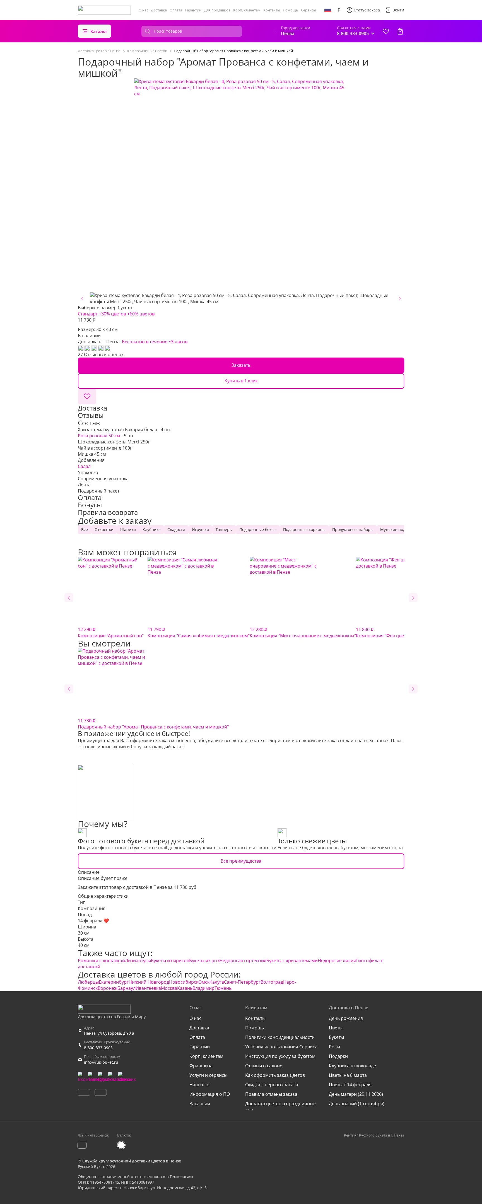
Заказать (241, 365)
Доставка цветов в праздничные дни (280, 1107)
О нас (143, 10)
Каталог (98, 31)
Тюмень (223, 988)
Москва (169, 988)
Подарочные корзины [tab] (304, 529)
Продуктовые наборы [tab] (352, 529)
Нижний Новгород (149, 982)
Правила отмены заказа (271, 1094)
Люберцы (88, 982)
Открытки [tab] (104, 529)
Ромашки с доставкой (101, 960)
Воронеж (107, 988)
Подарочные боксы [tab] (257, 529)
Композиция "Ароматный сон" (111, 632)
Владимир (203, 988)
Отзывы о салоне (263, 1066)
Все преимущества (241, 861)
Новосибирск (183, 982)
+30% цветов (112, 314)
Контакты (271, 10)
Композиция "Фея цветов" (384, 632)
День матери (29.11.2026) (356, 1094)
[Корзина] (400, 31)
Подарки (338, 1056)
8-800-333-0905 (98, 1047)
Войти (398, 10)
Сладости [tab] (176, 529)
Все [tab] (84, 529)
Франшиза (201, 1066)
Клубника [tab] (152, 529)
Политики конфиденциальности (280, 1037)
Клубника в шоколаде (352, 1066)
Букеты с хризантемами (292, 960)
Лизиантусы (138, 960)
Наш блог (199, 1085)
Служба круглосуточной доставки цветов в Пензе (131, 1161)
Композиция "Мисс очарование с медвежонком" (303, 632)
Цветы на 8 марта (348, 1075)
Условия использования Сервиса (281, 1047)
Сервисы (308, 10)
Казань (184, 988)
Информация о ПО (209, 1094)
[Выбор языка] (327, 10)
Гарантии (193, 10)
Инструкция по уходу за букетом (280, 1056)
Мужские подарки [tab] (397, 529)
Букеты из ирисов (170, 960)
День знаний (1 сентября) (356, 1104)
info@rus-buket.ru (101, 1062)
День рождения (346, 1018)
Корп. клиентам (247, 10)
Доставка (159, 10)
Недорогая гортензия (242, 960)
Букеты (336, 1037)
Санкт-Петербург (242, 982)
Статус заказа (367, 10)
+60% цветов (141, 314)
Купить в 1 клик (241, 381)
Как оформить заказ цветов (275, 1075)
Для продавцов (217, 10)
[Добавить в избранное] (87, 396)
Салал (84, 466)
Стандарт (88, 314)
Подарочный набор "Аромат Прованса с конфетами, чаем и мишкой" (153, 724)
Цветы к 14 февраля (350, 1085)
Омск (203, 982)
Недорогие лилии (337, 960)
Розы (334, 1047)
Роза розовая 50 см (99, 436)
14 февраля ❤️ (93, 921)
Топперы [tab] (224, 529)
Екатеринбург (114, 982)
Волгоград (272, 982)
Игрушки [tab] (200, 529)
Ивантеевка (148, 988)
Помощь (290, 10)
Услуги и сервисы (208, 1075)
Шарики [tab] (128, 529)
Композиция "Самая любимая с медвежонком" (199, 632)
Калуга (216, 982)
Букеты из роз (204, 960)
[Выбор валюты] (339, 10)
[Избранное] (386, 31)
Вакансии (199, 1104)
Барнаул (126, 988)
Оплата (176, 10)
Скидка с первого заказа (271, 1085)
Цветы (336, 1028)
